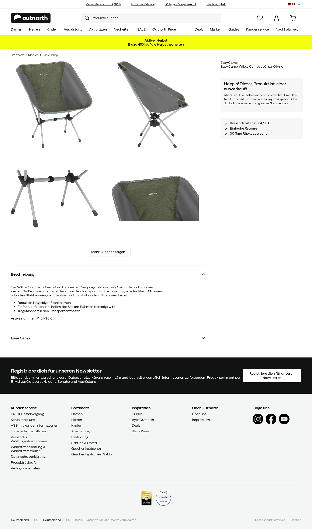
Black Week (140, 431)
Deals (199, 29)
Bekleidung (79, 437)
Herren (34, 29)
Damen (16, 29)
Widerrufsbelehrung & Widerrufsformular (28, 449)
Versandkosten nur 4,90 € (103, 4)
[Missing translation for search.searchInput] (85, 18)
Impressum (201, 420)
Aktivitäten (98, 29)
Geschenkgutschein (86, 448)
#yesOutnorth (143, 420)
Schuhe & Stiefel (84, 443)
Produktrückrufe (24, 462)
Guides (233, 29)
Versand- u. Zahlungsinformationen (29, 439)
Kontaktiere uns (23, 420)
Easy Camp (50, 55)
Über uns (199, 414)
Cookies (296, 520)
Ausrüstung (73, 29)
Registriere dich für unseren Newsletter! (271, 375)
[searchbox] (155, 18)
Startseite (17, 55)
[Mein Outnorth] (276, 18)
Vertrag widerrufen (25, 468)
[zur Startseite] (31, 18)
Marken (216, 29)
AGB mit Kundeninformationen (34, 425)
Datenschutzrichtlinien (28, 431)
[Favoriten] (260, 18)
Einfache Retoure (142, 4)
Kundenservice (257, 29)
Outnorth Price (164, 29)
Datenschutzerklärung (28, 456)
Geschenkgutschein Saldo (91, 454)
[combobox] (151, 18)
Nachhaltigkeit (216, 4)
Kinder (52, 29)
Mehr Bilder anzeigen (108, 252)
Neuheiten (122, 29)
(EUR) (24, 520)
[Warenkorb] (293, 18)
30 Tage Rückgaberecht (181, 4)
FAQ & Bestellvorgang (27, 414)
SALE (141, 29)
